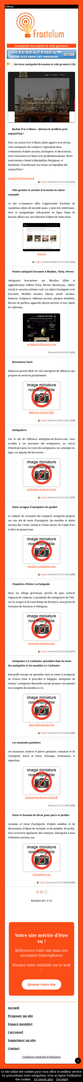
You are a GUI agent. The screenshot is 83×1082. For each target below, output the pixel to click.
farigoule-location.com (41, 643)
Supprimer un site (22, 1040)
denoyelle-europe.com (41, 725)
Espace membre (20, 1024)
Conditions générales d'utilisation (41, 1057)
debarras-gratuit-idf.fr (41, 412)
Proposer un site (20, 1016)
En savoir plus (43, 1079)
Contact (14, 1048)
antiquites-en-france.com (41, 489)
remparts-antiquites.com (41, 566)
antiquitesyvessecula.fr (21, 178)
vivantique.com (42, 874)
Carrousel (15, 1032)
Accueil (13, 1008)
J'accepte (62, 1079)
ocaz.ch (41, 254)
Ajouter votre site (41, 984)
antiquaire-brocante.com (41, 344)
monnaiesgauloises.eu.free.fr (41, 797)
